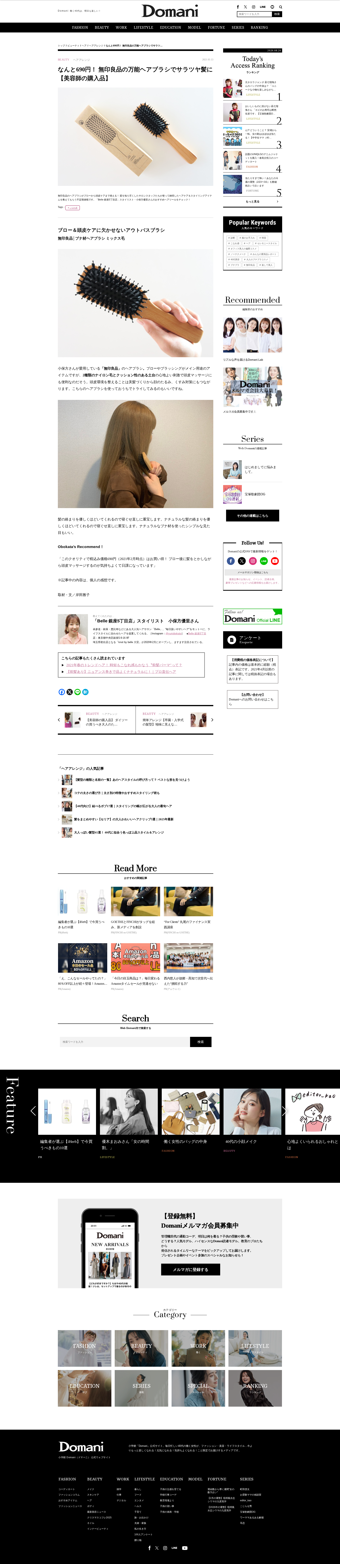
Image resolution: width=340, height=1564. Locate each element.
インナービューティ (97, 1528)
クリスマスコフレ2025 (99, 1517)
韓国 (263, 238)
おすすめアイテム (67, 1500)
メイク (90, 1489)
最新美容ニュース (96, 1511)
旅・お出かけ (141, 1517)
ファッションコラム (69, 1494)
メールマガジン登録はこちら (252, 572)
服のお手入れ (248, 238)
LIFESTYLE (143, 28)
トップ (61, 45)
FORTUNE (216, 28)
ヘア (84, 45)
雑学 (119, 1489)
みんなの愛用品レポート (264, 254)
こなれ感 (73, 208)
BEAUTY (102, 28)
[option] (67, 1121)
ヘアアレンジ (96, 45)
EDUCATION (170, 28)
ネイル (90, 1523)
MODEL (194, 28)
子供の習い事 (167, 1506)
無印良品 (250, 265)
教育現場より (167, 1500)
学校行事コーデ (168, 1494)
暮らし (137, 1489)
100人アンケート (143, 1534)
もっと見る (253, 201)
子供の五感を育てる (170, 1489)
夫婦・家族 (140, 1523)
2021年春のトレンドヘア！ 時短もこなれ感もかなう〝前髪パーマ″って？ (124, 665)
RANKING (259, 28)
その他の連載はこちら (252, 516)
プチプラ (234, 265)
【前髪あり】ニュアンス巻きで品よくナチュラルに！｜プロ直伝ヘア (121, 672)
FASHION (80, 28)
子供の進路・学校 (169, 1511)
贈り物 (137, 1540)
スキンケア (93, 1494)
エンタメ (139, 1500)
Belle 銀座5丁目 (197, 633)
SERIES (238, 28)
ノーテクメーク (238, 254)
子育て (137, 1511)
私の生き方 (140, 1528)
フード (137, 1494)
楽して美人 (267, 265)
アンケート (250, 637)
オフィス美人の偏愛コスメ (243, 248)
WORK (121, 28)
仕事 (119, 1494)
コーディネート (66, 1489)
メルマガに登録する (190, 1269)
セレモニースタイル (267, 243)
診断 (232, 238)
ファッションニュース (70, 1506)
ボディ (90, 1506)
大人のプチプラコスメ (257, 259)
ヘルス (137, 1506)
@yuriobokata (173, 633)
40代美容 (234, 259)
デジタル (121, 1500)
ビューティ (73, 45)
